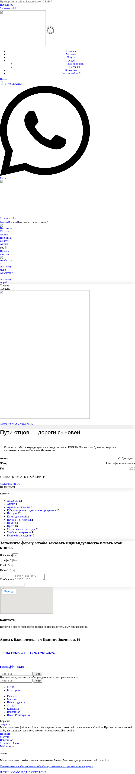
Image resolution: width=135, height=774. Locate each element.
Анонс (11, 503)
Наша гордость (74, 63)
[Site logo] (23, 45)
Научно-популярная (19, 519)
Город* (4, 570)
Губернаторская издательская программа (31, 510)
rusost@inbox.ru (12, 667)
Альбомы (12, 500)
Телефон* (6, 560)
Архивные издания (18, 507)
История (12, 222)
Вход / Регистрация (18, 715)
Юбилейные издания (19, 535)
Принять (5, 733)
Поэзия (11, 522)
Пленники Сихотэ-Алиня (6, 240)
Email (3, 565)
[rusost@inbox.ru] (1, 659)
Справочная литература (21, 529)
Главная (4, 222)
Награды (74, 66)
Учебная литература (19, 532)
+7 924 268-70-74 (42, 653)
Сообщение (7, 579)
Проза (10, 525)
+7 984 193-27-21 (13, 653)
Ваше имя (6, 555)
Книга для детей (17, 516)
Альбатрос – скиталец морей (6, 277)
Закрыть (5, 724)
